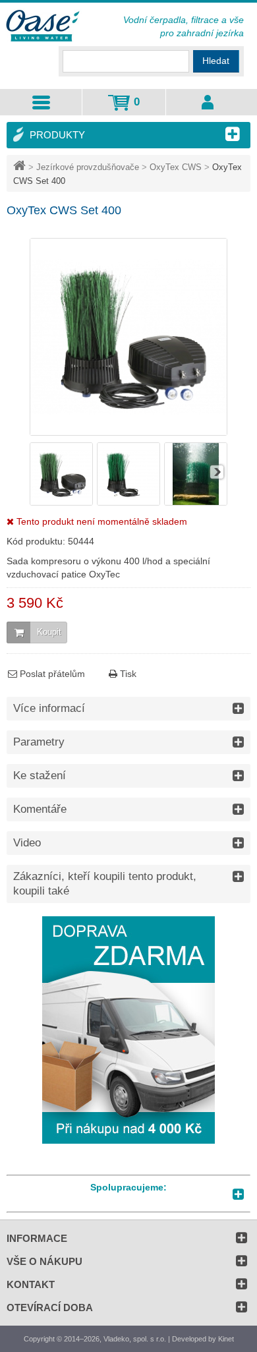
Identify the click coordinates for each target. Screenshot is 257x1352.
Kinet (226, 1339)
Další (217, 472)
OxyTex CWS (176, 167)
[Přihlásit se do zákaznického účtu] (208, 102)
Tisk (126, 673)
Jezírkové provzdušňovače (87, 167)
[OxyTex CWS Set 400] (61, 502)
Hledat (215, 60)
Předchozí (40, 472)
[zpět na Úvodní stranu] (20, 167)
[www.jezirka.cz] (43, 27)
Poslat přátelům (51, 673)
